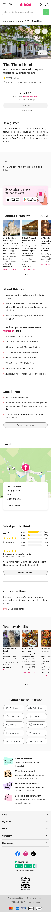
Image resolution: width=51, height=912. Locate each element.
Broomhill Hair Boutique (9, 649)
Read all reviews (25, 572)
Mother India (27, 648)
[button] (25, 274)
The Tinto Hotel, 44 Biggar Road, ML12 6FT (24, 82)
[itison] (25, 4)
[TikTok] (33, 855)
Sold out (26, 105)
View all (44, 216)
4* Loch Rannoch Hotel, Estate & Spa (29, 240)
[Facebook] (18, 855)
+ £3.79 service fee (24, 99)
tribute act (9, 331)
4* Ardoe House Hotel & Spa (10, 239)
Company (7, 835)
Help (4, 828)
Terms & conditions (35, 898)
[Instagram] (25, 855)
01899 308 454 (13, 499)
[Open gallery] (25, 42)
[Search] (46, 12)
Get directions (13, 505)
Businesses (7, 842)
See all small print (25, 425)
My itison (6, 821)
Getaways (19, 21)
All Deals (7, 21)
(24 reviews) (14, 78)
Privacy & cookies (15, 898)
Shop (4, 814)
